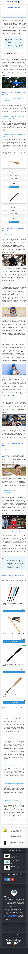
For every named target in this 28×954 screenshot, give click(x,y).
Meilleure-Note (8, 377)
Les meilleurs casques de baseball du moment (15, 831)
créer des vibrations (8, 436)
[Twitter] (8, 879)
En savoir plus (15, 187)
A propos (10, 952)
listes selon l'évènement (9, 916)
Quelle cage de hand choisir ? (16, 836)
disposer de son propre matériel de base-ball (13, 501)
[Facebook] (5, 879)
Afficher (10, 15)
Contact (18, 952)
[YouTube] (12, 879)
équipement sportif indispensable (16, 58)
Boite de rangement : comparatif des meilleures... (15, 856)
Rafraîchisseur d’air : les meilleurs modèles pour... (15, 868)
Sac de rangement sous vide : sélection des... (15, 862)
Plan (13, 952)
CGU (15, 952)
